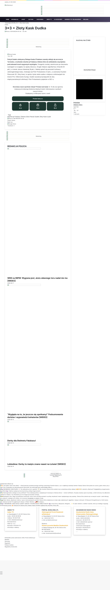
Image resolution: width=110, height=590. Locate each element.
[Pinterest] (15, 125)
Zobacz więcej (11, 120)
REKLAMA (85, 19)
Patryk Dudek (34, 117)
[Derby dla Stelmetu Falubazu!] (24, 421)
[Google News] (11, 124)
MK (14, 31)
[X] (0, 557)
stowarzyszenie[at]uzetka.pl (53, 533)
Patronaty (7, 541)
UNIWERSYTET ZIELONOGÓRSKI (73, 19)
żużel (49, 117)
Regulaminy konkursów (11, 546)
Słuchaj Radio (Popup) (89, 70)
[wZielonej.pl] (9, 5)
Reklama (7, 539)
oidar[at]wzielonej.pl (16, 519)
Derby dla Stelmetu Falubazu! (21, 440)
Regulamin (7, 543)
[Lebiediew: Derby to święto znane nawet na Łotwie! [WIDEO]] (24, 445)
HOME (7, 19)
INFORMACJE (14, 19)
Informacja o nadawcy (13, 527)
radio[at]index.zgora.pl (86, 522)
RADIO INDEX (40, 19)
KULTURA (30, 19)
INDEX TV (49, 19)
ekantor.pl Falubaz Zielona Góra (18, 117)
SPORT (23, 19)
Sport (10, 23)
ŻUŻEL (14, 23)
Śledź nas (10, 483)
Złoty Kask (43, 117)
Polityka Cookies (9, 545)
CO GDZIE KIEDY (58, 19)
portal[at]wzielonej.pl (51, 520)
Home (6, 23)
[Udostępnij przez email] (16, 125)
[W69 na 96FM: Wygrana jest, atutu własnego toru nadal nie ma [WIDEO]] (24, 149)
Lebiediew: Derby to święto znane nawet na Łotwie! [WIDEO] (36, 464)
